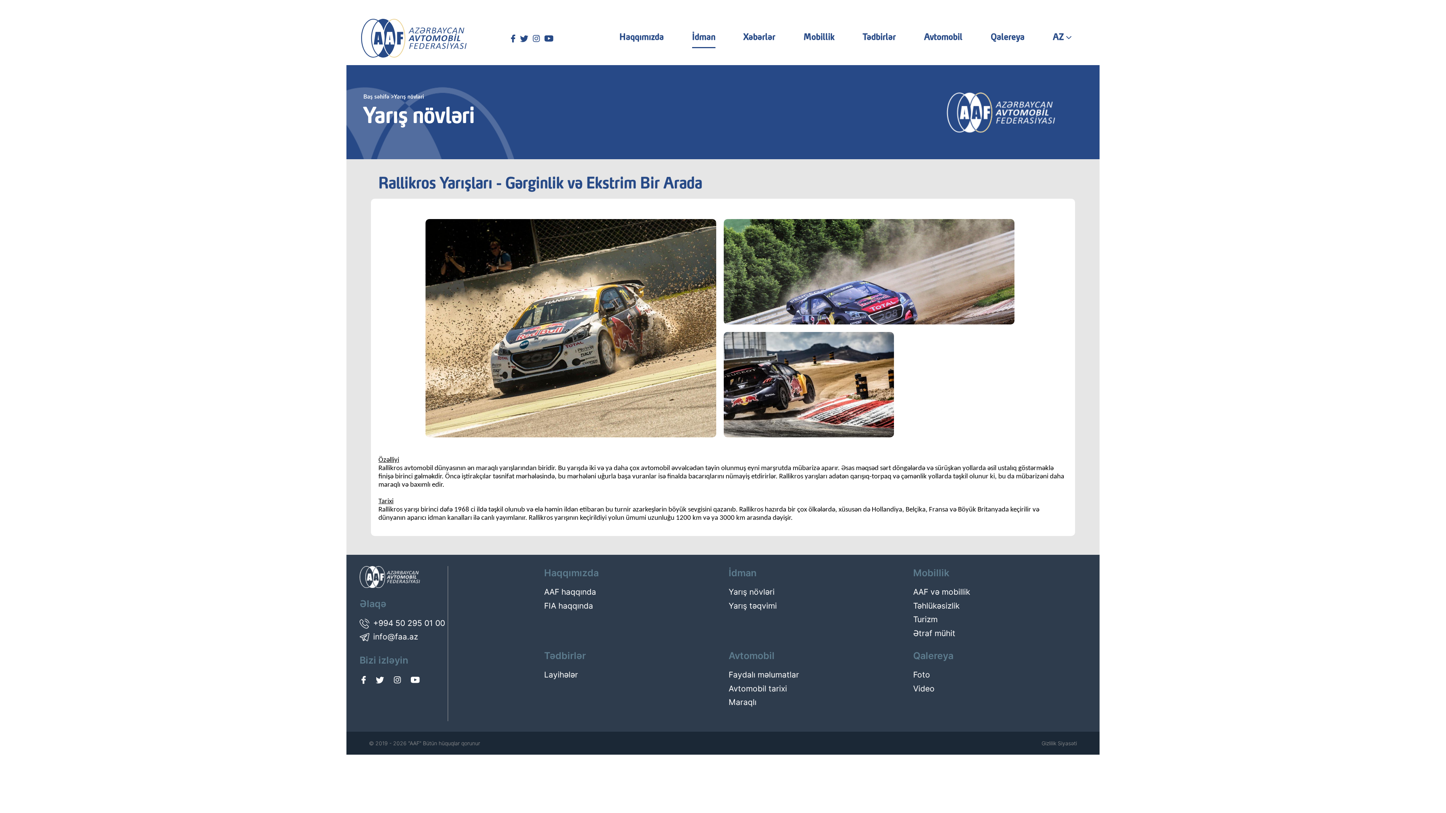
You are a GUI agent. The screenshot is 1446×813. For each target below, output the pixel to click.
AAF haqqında (570, 592)
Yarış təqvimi (753, 606)
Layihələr (561, 674)
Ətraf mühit (934, 633)
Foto (921, 674)
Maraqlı (743, 702)
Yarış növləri (752, 592)
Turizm (925, 619)
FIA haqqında (568, 606)
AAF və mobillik (941, 592)
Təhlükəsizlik (936, 606)
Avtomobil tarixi (758, 688)
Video (924, 688)
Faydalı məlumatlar (764, 674)
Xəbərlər (759, 37)
